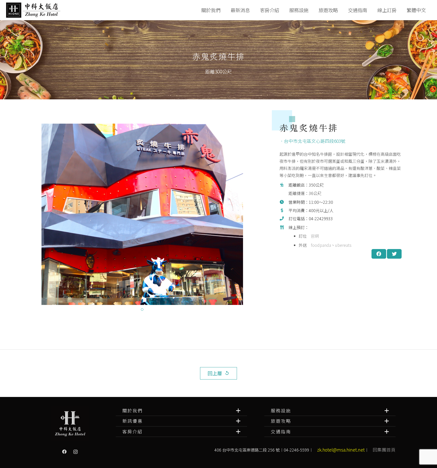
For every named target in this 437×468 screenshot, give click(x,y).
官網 (315, 236)
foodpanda (321, 245)
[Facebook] (64, 451)
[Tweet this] (394, 254)
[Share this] (379, 254)
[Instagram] (75, 451)
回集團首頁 (384, 450)
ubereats (343, 245)
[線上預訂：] (284, 236)
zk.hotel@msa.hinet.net (341, 450)
